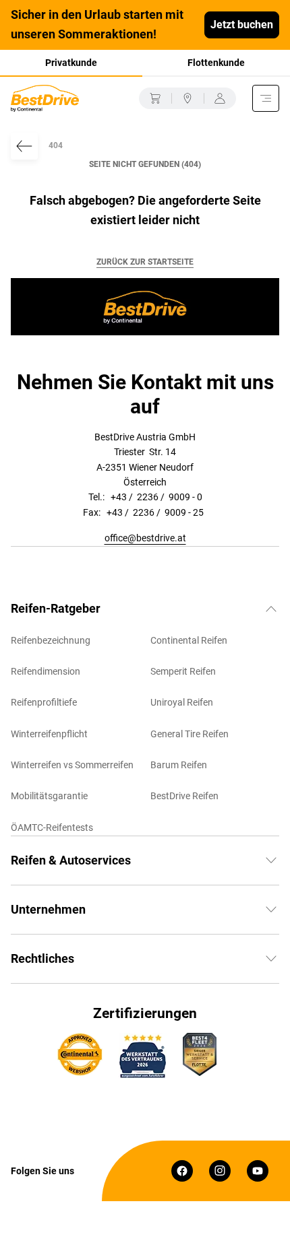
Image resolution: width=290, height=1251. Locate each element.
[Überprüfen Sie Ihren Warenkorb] (155, 98)
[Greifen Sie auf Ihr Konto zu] (220, 98)
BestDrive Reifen (184, 795)
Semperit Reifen (183, 671)
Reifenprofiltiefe (44, 702)
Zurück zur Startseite (145, 262)
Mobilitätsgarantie (49, 795)
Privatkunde (71, 62)
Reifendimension (45, 671)
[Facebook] (182, 1171)
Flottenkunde (216, 62)
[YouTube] (257, 1171)
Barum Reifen (178, 764)
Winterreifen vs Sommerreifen (72, 764)
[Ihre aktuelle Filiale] (187, 98)
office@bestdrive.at (145, 538)
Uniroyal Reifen (181, 702)
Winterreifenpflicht (49, 734)
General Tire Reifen (189, 734)
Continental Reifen (188, 640)
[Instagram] (220, 1171)
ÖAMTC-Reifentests (52, 827)
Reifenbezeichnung (50, 640)
